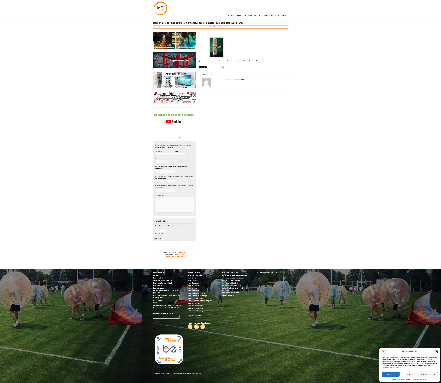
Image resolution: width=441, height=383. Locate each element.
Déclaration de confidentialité (416, 379)
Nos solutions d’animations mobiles (166, 295)
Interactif (249, 16)
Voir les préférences (428, 374)
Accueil (231, 16)
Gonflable (239, 16)
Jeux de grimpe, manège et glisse (200, 301)
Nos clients (157, 300)
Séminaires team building (231, 293)
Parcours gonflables (195, 315)
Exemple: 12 (159, 234)
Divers (277, 16)
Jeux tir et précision (195, 308)
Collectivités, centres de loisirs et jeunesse (166, 292)
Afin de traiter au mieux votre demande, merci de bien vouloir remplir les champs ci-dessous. (173, 146)
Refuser (410, 374)
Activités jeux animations (163, 280)
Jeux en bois (192, 288)
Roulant (258, 16)
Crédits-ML (168, 374)
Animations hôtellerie (230, 283)
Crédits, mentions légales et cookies (167, 305)
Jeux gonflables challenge (197, 296)
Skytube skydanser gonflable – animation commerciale (203, 312)
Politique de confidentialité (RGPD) (166, 308)
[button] (436, 352)
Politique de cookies (398, 379)
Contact (284, 16)
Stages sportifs (228, 295)
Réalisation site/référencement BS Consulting (187, 374)
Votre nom (158, 151)
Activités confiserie (195, 275)
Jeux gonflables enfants (197, 293)
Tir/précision (268, 16)
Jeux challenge (193, 283)
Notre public (158, 298)
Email (176, 151)
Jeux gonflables (193, 291)
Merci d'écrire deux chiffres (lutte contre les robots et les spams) (172, 227)
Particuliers (157, 285)
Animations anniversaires (231, 285)
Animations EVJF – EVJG (231, 280)
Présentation (158, 278)
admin (210, 75)
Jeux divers (192, 278)
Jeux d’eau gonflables (196, 298)
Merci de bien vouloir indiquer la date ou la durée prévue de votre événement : (174, 187)
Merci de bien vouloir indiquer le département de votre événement (171, 167)
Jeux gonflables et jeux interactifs (164, 27)
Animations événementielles (233, 278)
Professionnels (158, 288)
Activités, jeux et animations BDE (234, 275)
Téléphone (158, 159)
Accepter (390, 374)
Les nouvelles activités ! (162, 283)
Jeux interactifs (194, 285)
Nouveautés (192, 280)
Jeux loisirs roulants (195, 306)
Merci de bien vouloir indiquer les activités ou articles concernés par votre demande (174, 177)
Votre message (159, 195)
